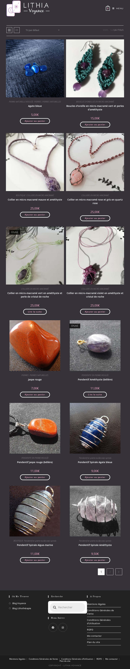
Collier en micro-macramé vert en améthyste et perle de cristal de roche (34, 294)
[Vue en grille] (9, 30)
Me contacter (94, 635)
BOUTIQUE (20, 195)
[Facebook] (53, 627)
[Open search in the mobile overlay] (67, 607)
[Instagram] (62, 627)
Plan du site (93, 642)
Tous (121, 30)
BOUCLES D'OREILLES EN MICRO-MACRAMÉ (95, 101)
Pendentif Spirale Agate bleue (95, 462)
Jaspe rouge (35, 379)
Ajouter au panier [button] (35, 121)
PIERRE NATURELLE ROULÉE (21, 101)
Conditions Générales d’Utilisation (99, 621)
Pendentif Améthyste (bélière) (95, 379)
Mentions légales (96, 604)
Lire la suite (35, 311)
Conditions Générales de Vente (100, 612)
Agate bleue (35, 106)
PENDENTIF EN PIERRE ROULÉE (95, 375)
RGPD (90, 629)
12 (111, 30)
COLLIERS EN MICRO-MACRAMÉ (40, 195)
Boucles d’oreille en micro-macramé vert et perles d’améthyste (95, 107)
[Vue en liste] (17, 30)
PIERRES (37, 101)
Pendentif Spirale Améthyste (95, 545)
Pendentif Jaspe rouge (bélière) (35, 462)
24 (115, 30)
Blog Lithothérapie (21, 608)
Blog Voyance (19, 603)
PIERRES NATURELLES (51, 101)
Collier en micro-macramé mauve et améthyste (35, 199)
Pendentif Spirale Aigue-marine (35, 545)
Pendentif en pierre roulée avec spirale (95, 457)
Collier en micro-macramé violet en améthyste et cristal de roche (95, 294)
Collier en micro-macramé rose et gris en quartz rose (95, 201)
